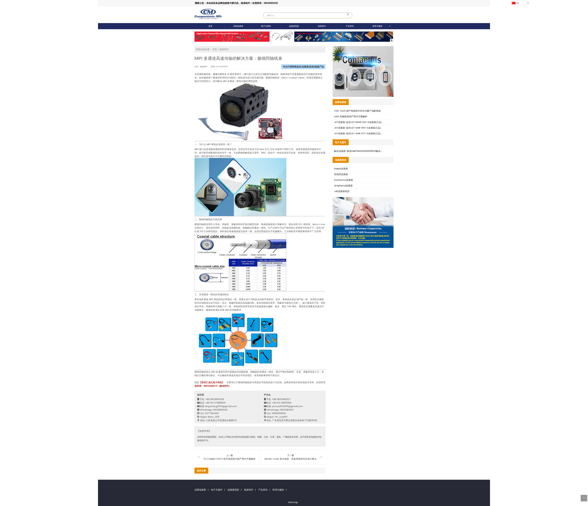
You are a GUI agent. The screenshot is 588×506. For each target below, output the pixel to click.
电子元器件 (266, 26)
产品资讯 (350, 26)
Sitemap (293, 502)
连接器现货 (294, 26)
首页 (210, 26)
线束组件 (322, 26)
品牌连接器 (238, 26)
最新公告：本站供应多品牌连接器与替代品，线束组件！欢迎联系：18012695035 (236, 3)
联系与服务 (378, 26)
